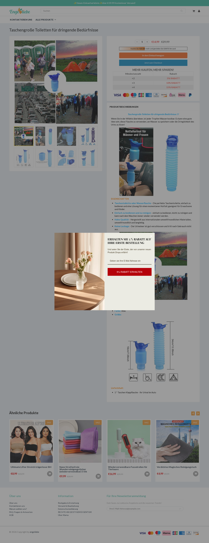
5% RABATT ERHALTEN (129, 271)
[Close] (151, 236)
